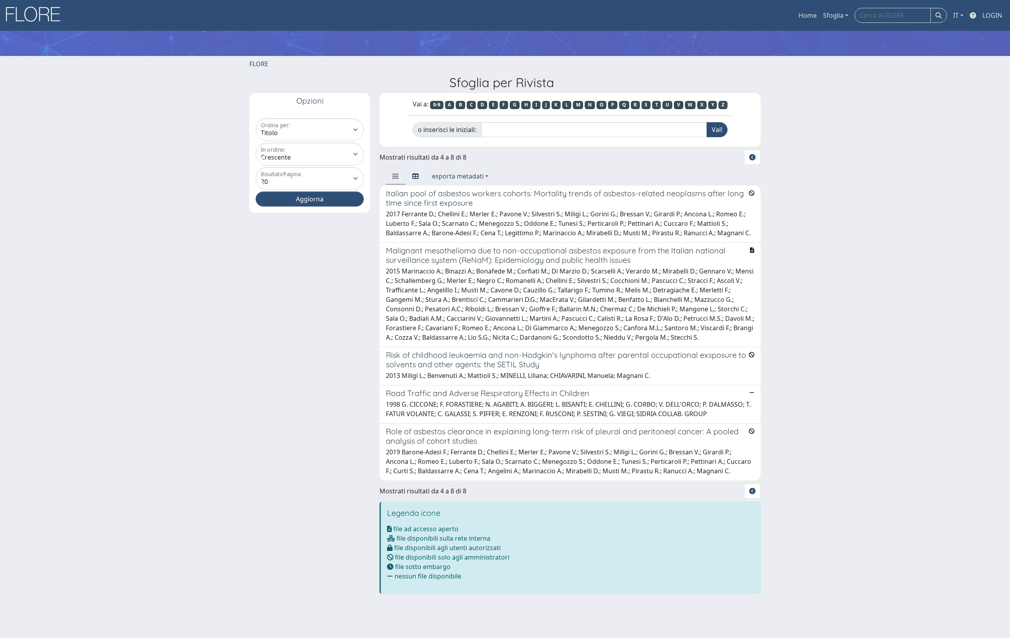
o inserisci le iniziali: (447, 129)
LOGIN (992, 15)
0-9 (436, 104)
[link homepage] (36, 15)
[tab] (396, 176)
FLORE (258, 64)
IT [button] (956, 15)
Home (808, 15)
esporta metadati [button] (458, 176)
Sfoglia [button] (833, 15)
